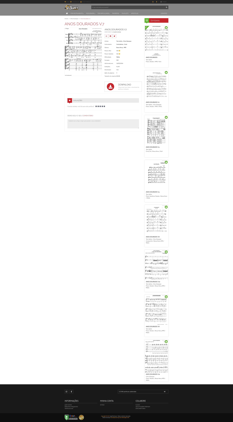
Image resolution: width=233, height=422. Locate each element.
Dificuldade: (108, 57)
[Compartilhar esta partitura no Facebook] (110, 36)
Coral (125, 44)
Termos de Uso (69, 408)
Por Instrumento (77, 13)
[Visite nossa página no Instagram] (153, 2)
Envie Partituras (140, 408)
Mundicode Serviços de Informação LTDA (120, 417)
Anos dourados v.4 (152, 192)
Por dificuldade (103, 13)
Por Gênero (90, 13)
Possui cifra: (108, 50)
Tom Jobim (119, 41)
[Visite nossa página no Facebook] (156, 2)
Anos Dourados (151, 57)
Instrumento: (108, 44)
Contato (164, 13)
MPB (125, 47)
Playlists (125, 13)
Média (118, 57)
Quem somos (68, 405)
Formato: (107, 60)
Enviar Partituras (86, 1)
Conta (164, 1)
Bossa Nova (119, 47)
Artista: (106, 41)
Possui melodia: (109, 54)
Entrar (67, 1)
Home (66, 18)
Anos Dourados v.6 (152, 326)
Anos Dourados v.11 (153, 374)
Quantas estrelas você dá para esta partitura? (80, 106)
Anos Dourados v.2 (152, 102)
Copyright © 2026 (105, 416)
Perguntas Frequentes (71, 406)
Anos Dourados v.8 (152, 237)
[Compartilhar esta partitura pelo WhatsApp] (106, 36)
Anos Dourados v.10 (153, 281)
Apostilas (134, 13)
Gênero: (107, 47)
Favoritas (115, 13)
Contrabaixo (119, 44)
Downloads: (108, 70)
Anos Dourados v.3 (152, 147)
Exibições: (107, 66)
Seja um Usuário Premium (143, 406)
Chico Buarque (74, 18)
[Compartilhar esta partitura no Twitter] (114, 36)
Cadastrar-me (76, 1)
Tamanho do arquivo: (110, 76)
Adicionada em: (109, 63)
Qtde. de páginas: (109, 73)
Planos (138, 405)
